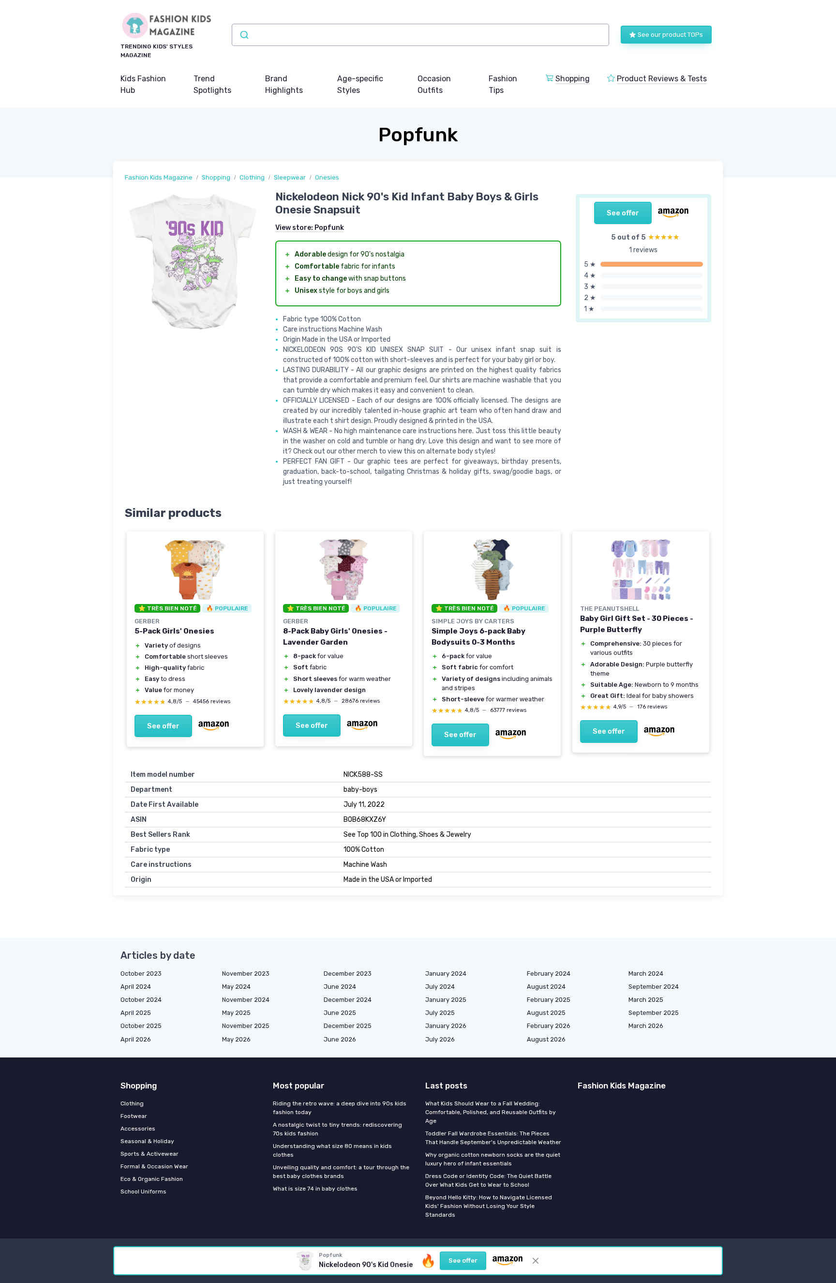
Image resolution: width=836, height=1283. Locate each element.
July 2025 (440, 1012)
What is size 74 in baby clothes (315, 1188)
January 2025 (445, 999)
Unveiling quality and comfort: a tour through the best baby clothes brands (341, 1171)
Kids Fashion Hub (143, 84)
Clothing (252, 177)
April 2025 (135, 1012)
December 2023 (348, 973)
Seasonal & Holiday (147, 1141)
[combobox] (420, 35)
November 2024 (245, 999)
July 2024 (440, 986)
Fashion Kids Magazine (159, 177)
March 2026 (645, 1025)
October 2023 (141, 973)
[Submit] (243, 34)
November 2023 (245, 973)
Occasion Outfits (434, 84)
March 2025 (645, 999)
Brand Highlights (284, 84)
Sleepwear (290, 177)
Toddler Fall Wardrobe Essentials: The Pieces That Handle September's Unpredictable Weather (493, 1138)
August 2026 (546, 1039)
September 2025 (653, 1012)
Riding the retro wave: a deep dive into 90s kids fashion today (339, 1108)
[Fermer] (535, 1261)
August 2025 (546, 1012)
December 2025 (348, 1025)
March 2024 (645, 973)
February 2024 (548, 973)
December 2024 (348, 999)
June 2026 (340, 1039)
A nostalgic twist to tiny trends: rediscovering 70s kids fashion (337, 1129)
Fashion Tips (503, 84)
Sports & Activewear (149, 1153)
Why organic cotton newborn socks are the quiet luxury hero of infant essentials (492, 1159)
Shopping (572, 78)
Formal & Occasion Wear (154, 1166)
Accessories (137, 1128)
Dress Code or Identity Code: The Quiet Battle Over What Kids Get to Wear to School (488, 1180)
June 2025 (340, 1012)
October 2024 (141, 999)
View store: (309, 228)
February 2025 (548, 999)
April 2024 (135, 986)
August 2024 (546, 986)
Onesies (327, 177)
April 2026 (135, 1039)
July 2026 (440, 1039)
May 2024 (236, 986)
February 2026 (548, 1025)
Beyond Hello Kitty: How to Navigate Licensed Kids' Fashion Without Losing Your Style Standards (488, 1206)
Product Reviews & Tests (662, 78)
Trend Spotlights (212, 84)
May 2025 (236, 1012)
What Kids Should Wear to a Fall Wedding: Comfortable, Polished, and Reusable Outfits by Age (490, 1112)
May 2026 (236, 1039)
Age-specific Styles (360, 84)
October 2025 (141, 1025)
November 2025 (245, 1025)
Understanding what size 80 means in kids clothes (332, 1150)
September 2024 (653, 986)
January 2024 (445, 973)
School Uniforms (143, 1191)
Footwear (133, 1116)
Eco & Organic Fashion (151, 1179)
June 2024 (340, 986)
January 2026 (445, 1025)
